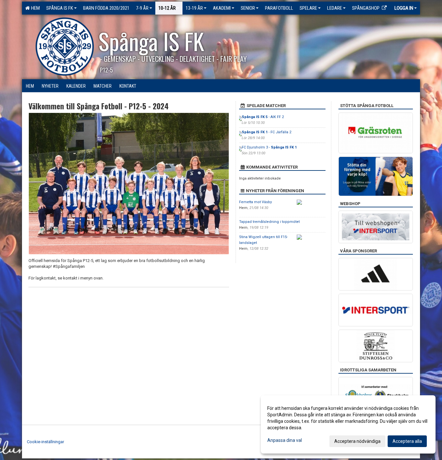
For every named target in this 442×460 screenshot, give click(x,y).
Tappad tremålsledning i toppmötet (269, 222)
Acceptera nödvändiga (357, 441)
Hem (34, 8)
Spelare (308, 8)
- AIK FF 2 (263, 117)
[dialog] (348, 424)
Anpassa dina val (284, 440)
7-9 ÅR (142, 8)
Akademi (222, 8)
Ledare (334, 8)
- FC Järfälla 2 (266, 132)
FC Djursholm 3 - (269, 147)
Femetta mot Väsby (255, 202)
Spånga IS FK (59, 8)
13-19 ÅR (194, 8)
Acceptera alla (407, 441)
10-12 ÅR (167, 8)
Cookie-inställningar (45, 441)
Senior (248, 8)
